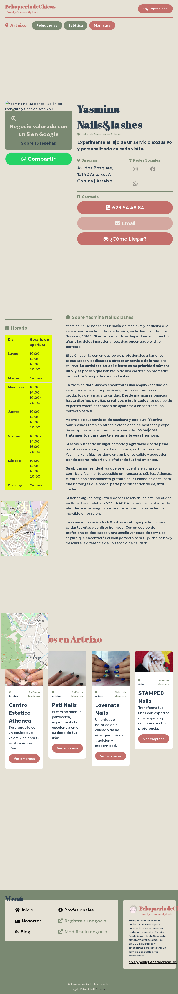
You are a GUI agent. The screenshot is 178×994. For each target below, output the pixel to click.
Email (128, 223)
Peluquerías (47, 25)
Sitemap (101, 989)
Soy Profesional (155, 9)
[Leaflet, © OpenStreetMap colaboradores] (28, 536)
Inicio (27, 910)
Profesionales (79, 910)
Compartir (42, 159)
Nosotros (32, 921)
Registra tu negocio (85, 921)
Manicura (102, 25)
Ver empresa (24, 758)
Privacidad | (87, 989)
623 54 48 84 (128, 207)
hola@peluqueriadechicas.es (153, 962)
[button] (33, 657)
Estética (75, 25)
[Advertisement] (89, 65)
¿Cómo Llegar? (128, 239)
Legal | (75, 989)
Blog (25, 931)
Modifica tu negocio (85, 931)
